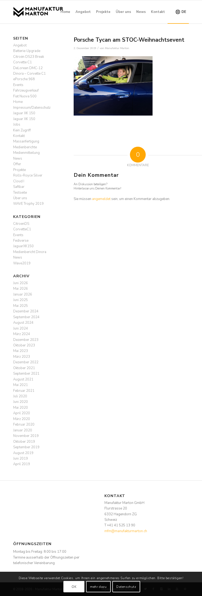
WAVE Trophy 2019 (28, 203)
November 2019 (26, 435)
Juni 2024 (20, 328)
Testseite (20, 192)
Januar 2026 (22, 294)
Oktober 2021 (24, 368)
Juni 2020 (20, 401)
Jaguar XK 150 (24, 113)
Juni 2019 (20, 458)
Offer (17, 164)
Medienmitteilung (26, 152)
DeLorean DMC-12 (28, 68)
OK (74, 587)
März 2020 (21, 419)
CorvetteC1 (22, 229)
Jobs (16, 124)
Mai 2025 (20, 305)
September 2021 (26, 373)
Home (18, 101)
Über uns (20, 198)
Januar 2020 (22, 430)
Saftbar (18, 186)
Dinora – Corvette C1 (29, 73)
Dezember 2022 (25, 362)
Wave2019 (22, 263)
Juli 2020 (20, 396)
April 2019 (21, 464)
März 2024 (21, 334)
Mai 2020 (20, 407)
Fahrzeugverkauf (26, 90)
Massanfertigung (26, 141)
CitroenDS (21, 223)
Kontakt (19, 135)
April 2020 (21, 413)
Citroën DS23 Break (28, 56)
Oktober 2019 (24, 441)
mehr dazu (98, 587)
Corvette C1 (22, 62)
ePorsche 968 (24, 79)
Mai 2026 (20, 288)
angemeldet (101, 199)
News (17, 158)
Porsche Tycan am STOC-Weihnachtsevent (129, 40)
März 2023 (21, 356)
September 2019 (26, 447)
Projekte (19, 170)
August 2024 (23, 322)
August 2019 (23, 453)
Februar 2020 (23, 424)
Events (18, 85)
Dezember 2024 (25, 311)
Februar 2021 (23, 390)
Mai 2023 (20, 351)
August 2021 (23, 379)
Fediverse (20, 240)
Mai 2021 (20, 385)
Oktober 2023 (24, 345)
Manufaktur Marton (117, 48)
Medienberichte (25, 147)
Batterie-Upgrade (26, 51)
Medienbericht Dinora (29, 252)
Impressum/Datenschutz (31, 107)
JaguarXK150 (23, 246)
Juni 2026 (20, 283)
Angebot (20, 45)
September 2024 (26, 317)
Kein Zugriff (22, 130)
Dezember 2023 (25, 339)
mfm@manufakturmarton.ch (125, 531)
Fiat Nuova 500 (25, 96)
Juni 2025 (20, 300)
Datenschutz (126, 587)
